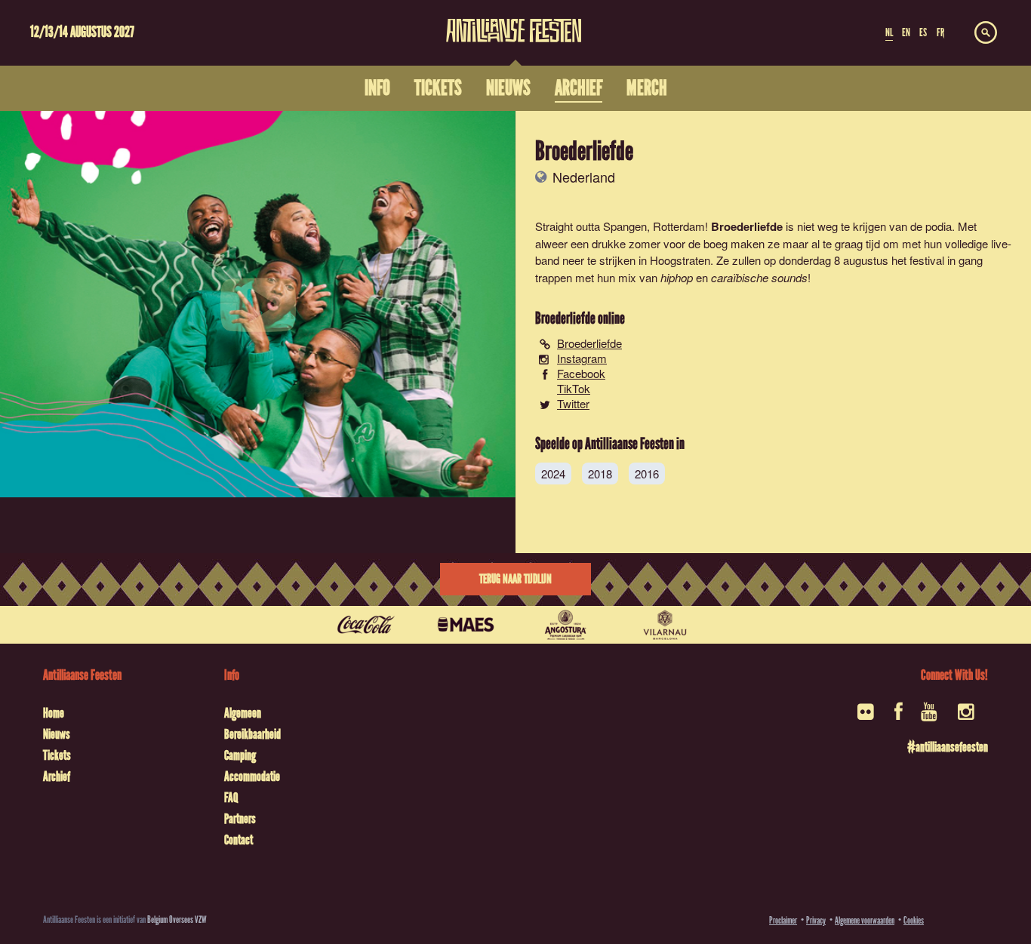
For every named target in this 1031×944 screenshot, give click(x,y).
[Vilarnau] (665, 625)
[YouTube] (930, 716)
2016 (647, 473)
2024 (553, 473)
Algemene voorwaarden (864, 920)
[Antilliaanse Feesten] (513, 21)
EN (906, 32)
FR (940, 32)
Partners (240, 818)
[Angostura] (565, 625)
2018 (600, 473)
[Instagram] (967, 716)
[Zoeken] (985, 33)
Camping (240, 755)
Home (53, 713)
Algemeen (242, 713)
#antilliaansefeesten (947, 747)
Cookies (913, 920)
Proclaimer (783, 920)
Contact (238, 840)
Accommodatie (252, 776)
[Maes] (465, 625)
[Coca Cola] (366, 625)
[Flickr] (866, 716)
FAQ (231, 797)
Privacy (816, 920)
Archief (56, 776)
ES (923, 32)
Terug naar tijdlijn (515, 579)
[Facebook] (898, 716)
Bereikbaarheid (252, 734)
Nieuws (56, 734)
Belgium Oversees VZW (177, 919)
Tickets (57, 755)
